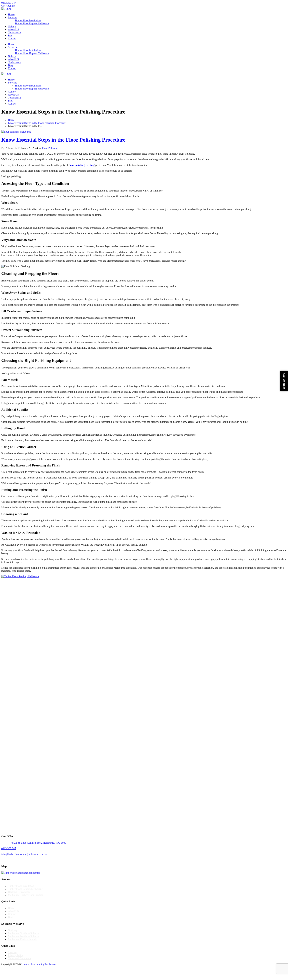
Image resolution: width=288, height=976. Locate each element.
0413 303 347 (8, 2)
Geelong (12, 930)
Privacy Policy (15, 955)
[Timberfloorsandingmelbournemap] (20, 872)
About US (13, 29)
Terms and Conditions (19, 958)
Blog (10, 35)
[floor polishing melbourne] (16, 131)
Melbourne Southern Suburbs (23, 933)
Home (11, 14)
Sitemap (12, 952)
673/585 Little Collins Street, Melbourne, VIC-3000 (39, 842)
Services (12, 17)
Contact (12, 38)
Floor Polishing (50, 148)
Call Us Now (284, 381)
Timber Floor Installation (28, 20)
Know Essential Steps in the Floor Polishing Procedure (37, 123)
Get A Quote (8, 5)
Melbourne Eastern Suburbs (22, 939)
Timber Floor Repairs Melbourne (32, 23)
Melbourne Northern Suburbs (23, 936)
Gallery (12, 26)
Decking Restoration (19, 892)
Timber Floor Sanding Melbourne (39, 964)
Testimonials (14, 32)
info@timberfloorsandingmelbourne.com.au (24, 854)
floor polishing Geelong (82, 165)
